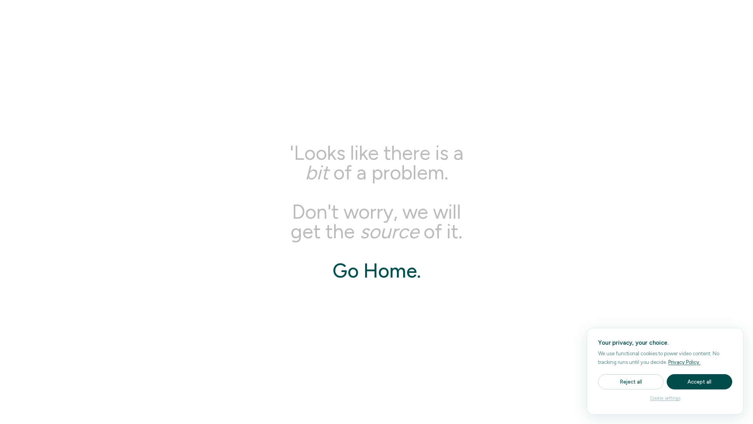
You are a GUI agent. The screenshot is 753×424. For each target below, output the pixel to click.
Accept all (699, 382)
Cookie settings (665, 398)
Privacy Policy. (684, 362)
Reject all (631, 382)
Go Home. (377, 271)
